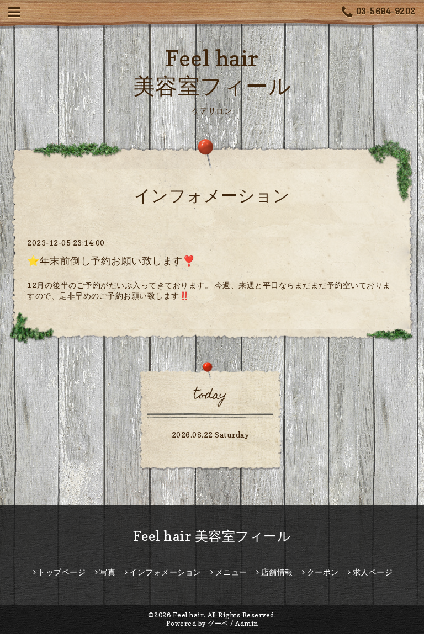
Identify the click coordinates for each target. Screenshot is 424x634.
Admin (246, 623)
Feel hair (188, 615)
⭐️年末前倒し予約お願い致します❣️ (111, 261)
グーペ (218, 623)
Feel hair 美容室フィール (212, 536)
